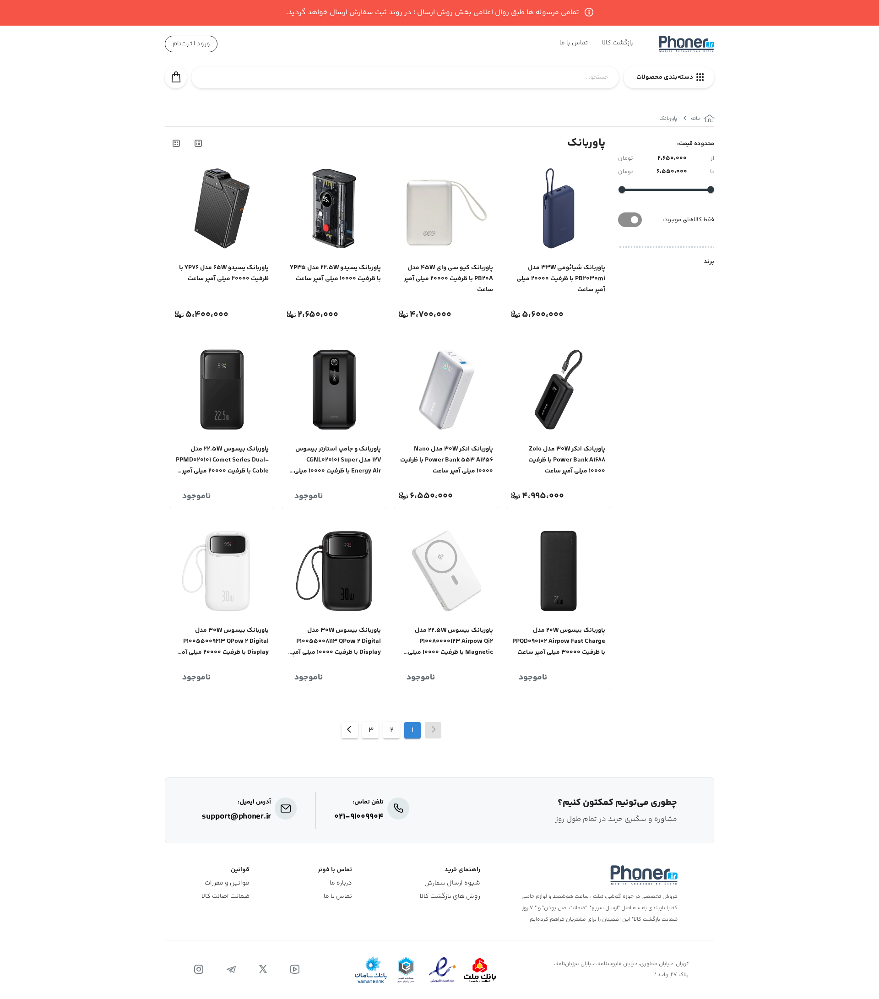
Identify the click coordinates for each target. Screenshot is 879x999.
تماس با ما (338, 896)
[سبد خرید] (176, 77)
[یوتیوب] (294, 969)
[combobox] (405, 82)
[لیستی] (198, 143)
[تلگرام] (231, 969)
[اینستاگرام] (198, 969)
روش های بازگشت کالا (450, 896)
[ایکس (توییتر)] (263, 969)
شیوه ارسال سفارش (452, 883)
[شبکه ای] (176, 143)
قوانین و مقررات (227, 883)
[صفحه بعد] (350, 730)
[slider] (710, 189)
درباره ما (341, 883)
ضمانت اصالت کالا (225, 896)
